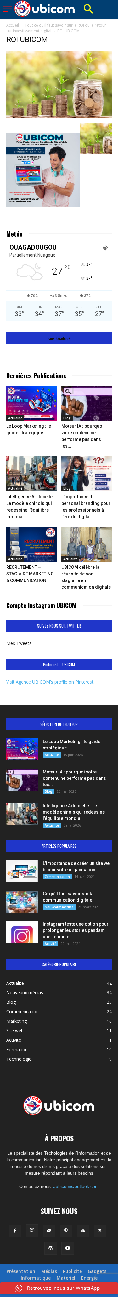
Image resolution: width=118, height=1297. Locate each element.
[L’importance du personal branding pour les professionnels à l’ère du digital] (86, 473)
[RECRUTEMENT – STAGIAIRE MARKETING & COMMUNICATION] (31, 544)
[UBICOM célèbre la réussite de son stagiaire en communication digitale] (86, 544)
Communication (57, 876)
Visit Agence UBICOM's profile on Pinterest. (50, 682)
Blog (67, 418)
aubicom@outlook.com (76, 1186)
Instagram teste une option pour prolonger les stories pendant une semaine (76, 930)
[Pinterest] (66, 1231)
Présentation (21, 1271)
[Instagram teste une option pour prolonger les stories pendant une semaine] (22, 932)
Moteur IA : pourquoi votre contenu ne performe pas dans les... (74, 778)
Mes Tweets (18, 643)
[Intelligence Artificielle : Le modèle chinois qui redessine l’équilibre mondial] (31, 473)
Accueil (12, 25)
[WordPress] (50, 1248)
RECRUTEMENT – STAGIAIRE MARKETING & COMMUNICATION (30, 574)
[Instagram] (32, 1230)
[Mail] (49, 1231)
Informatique (36, 1278)
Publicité (72, 1271)
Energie (89, 1278)
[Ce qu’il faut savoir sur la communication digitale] (22, 902)
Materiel (66, 1278)
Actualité (15, 418)
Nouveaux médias (59, 907)
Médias (49, 1271)
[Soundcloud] (83, 1231)
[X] (100, 1231)
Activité (50, 943)
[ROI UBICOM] (59, 116)
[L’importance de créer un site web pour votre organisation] (22, 871)
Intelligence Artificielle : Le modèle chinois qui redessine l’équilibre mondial (74, 812)
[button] (88, 9)
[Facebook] (15, 1231)
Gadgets (97, 1271)
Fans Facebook (59, 338)
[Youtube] (67, 1248)
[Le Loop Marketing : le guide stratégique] (31, 403)
